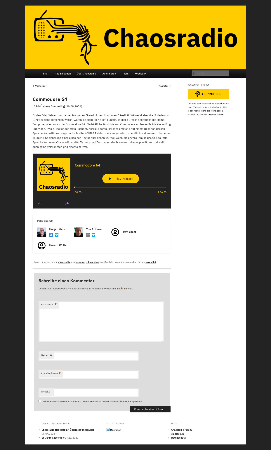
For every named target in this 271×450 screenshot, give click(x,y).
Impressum (178, 433)
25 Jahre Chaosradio (53, 437)
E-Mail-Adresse (51, 373)
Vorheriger (39, 85)
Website (45, 391)
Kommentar (49, 304)
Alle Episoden (63, 73)
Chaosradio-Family (181, 429)
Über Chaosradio (86, 73)
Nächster (165, 85)
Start (45, 73)
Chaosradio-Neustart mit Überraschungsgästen (68, 429)
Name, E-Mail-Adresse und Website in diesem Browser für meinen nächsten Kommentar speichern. (93, 401)
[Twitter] (56, 235)
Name (46, 355)
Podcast (80, 262)
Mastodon (115, 430)
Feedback (140, 73)
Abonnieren (109, 73)
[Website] (88, 235)
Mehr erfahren (216, 114)
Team (125, 73)
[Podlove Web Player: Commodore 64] (102, 181)
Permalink (150, 262)
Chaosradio (64, 262)
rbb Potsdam (92, 262)
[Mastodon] (51, 235)
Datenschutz (178, 437)
